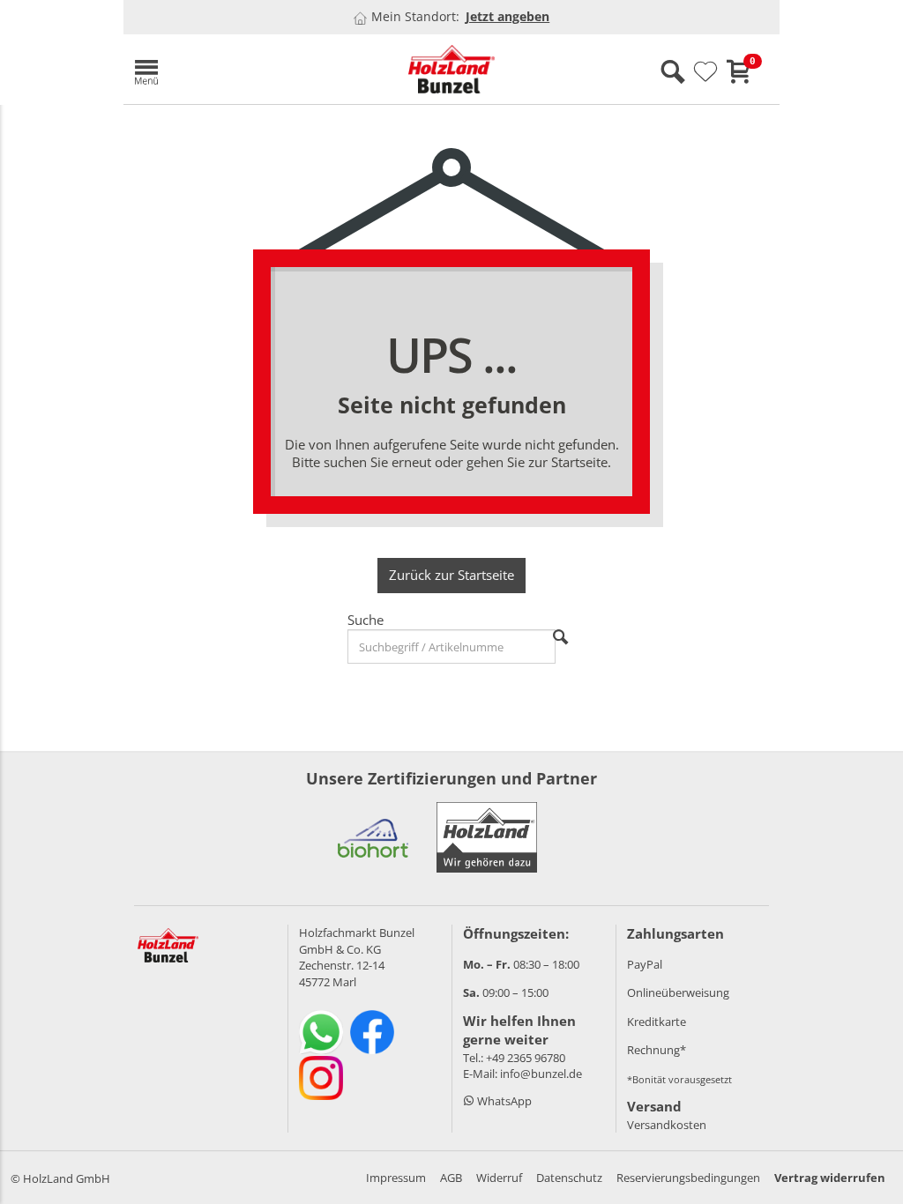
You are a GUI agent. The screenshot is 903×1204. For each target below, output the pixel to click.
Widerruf (499, 1177)
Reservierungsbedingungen (688, 1177)
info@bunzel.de (541, 1073)
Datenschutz (569, 1177)
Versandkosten (666, 1125)
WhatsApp (503, 1101)
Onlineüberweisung (678, 992)
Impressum (396, 1177)
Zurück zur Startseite (451, 574)
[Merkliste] (705, 72)
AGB (451, 1177)
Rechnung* (656, 1050)
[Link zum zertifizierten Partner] (373, 837)
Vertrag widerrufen (829, 1177)
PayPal (644, 964)
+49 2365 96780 (525, 1058)
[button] (229, 69)
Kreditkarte (656, 1021)
